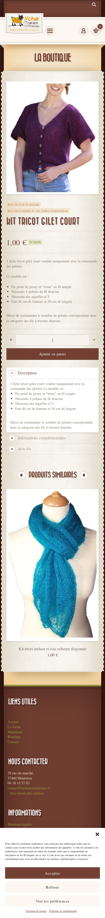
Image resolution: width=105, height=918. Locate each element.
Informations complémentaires (42, 437)
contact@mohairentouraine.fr (29, 788)
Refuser (52, 887)
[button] (97, 834)
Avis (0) (24, 448)
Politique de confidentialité (63, 911)
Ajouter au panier (52, 354)
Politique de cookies (36, 911)
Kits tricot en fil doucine (24, 204)
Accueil (13, 721)
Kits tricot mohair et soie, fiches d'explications (38, 211)
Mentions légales (20, 824)
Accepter (52, 873)
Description (27, 372)
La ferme (14, 726)
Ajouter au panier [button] (52, 645)
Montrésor (15, 731)
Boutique (14, 736)
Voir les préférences (53, 901)
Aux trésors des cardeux (27, 793)
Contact (13, 741)
